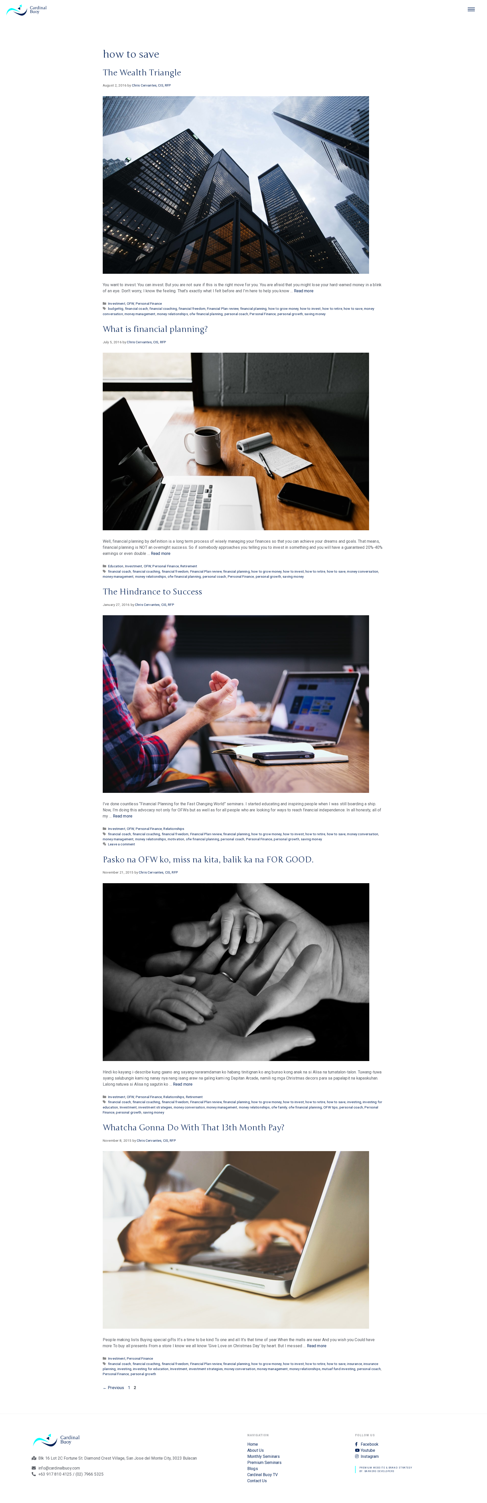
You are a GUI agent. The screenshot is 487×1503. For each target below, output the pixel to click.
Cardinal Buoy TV (262, 1474)
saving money (314, 314)
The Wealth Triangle (142, 73)
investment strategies (155, 1107)
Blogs (252, 1468)
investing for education (150, 1369)
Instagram (370, 1456)
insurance (354, 1364)
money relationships (172, 314)
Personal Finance (149, 303)
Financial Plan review (222, 308)
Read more (304, 290)
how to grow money (283, 308)
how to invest (310, 308)
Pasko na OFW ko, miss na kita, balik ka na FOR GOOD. (208, 860)
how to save (353, 308)
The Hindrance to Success (152, 592)
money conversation (362, 571)
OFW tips (330, 1107)
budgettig (115, 308)
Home (252, 1444)
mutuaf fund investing (338, 1369)
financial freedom (192, 308)
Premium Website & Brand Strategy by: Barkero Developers (385, 1469)
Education (115, 566)
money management (140, 314)
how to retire (332, 308)
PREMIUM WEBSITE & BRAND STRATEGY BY (243, 277)
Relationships (173, 829)
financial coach (136, 308)
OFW (130, 303)
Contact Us (257, 1480)
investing (354, 1102)
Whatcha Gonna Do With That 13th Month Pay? (193, 1128)
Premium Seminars (264, 1462)
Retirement (188, 566)
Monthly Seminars (263, 1456)
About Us (255, 1450)
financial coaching (163, 308)
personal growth (290, 314)
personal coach (236, 314)
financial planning (253, 308)
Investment (116, 303)
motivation (176, 839)
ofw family (279, 1107)
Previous (113, 1387)
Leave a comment (121, 844)
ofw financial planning (206, 314)
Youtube (368, 1450)
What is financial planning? (155, 329)
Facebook (369, 1444)
